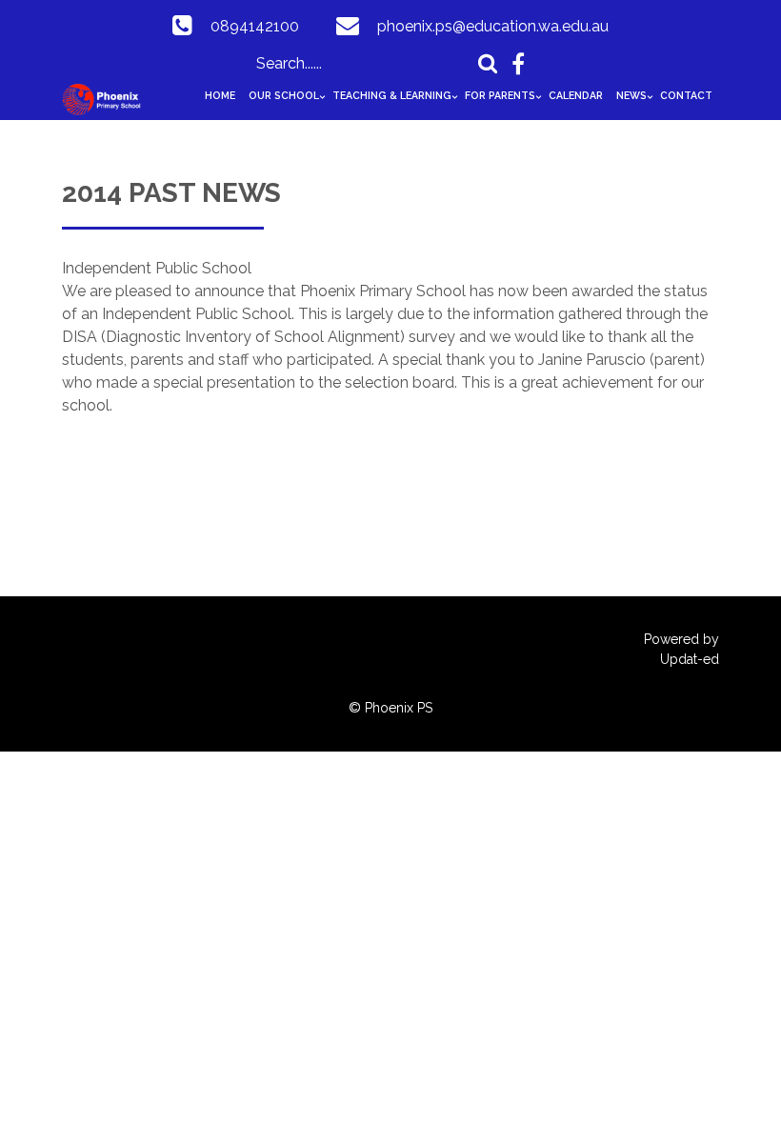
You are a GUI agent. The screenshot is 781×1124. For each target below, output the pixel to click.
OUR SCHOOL (284, 95)
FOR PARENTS (500, 95)
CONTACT (686, 95)
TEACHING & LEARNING (391, 95)
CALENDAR (576, 95)
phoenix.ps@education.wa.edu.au (493, 26)
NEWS (631, 95)
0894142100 (254, 26)
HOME (220, 95)
